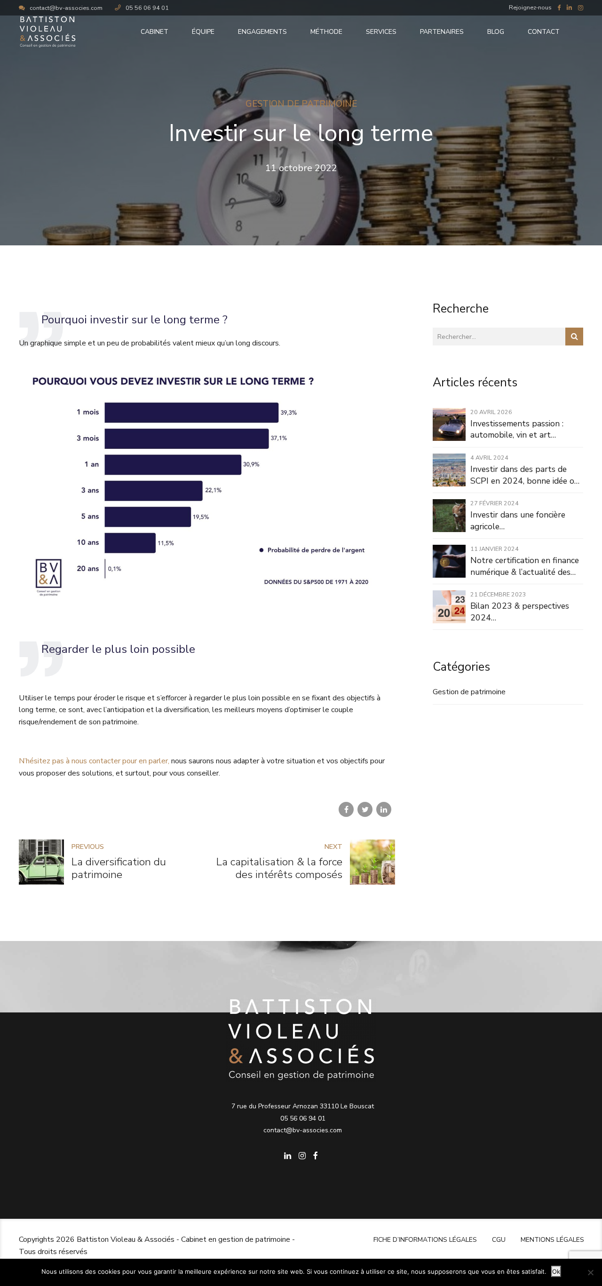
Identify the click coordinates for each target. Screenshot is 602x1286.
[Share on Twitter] (364, 809)
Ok (556, 1271)
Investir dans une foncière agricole (517, 520)
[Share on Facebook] (346, 809)
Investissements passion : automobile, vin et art (516, 429)
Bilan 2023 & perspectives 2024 (519, 611)
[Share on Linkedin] (383, 809)
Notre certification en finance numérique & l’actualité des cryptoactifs (524, 566)
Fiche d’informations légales (425, 1239)
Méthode (326, 31)
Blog (495, 31)
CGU (499, 1239)
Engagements (262, 31)
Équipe (203, 31)
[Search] (574, 336)
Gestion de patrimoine (301, 104)
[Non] (590, 1272)
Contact (544, 31)
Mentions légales (552, 1239)
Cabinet (154, 31)
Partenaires (442, 31)
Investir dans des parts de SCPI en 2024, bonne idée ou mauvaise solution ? (524, 474)
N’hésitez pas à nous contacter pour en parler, (94, 761)
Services (381, 31)
